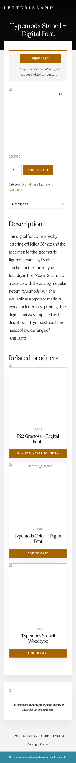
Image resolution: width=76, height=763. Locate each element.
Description (20, 204)
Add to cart (38, 169)
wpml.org (39, 757)
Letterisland (29, 7)
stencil (50, 184)
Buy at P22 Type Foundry (38, 453)
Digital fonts (30, 184)
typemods (15, 190)
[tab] (38, 204)
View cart (40, 58)
